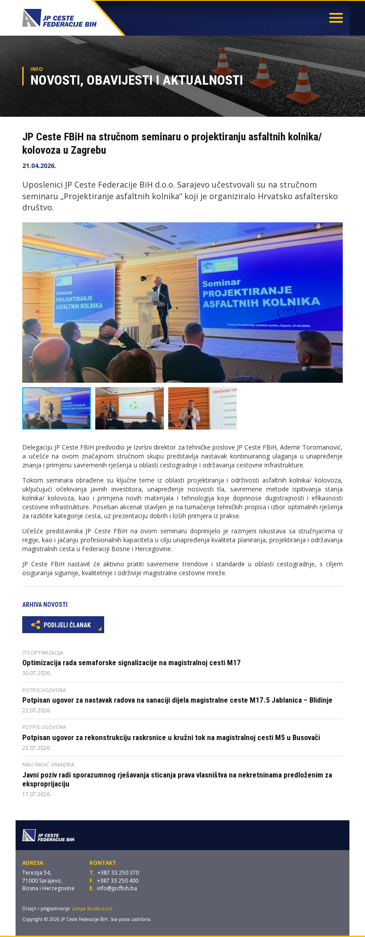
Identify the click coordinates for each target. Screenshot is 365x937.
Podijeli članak (66, 625)
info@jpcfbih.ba (117, 888)
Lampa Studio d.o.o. (92, 908)
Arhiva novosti (45, 604)
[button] (335, 230)
